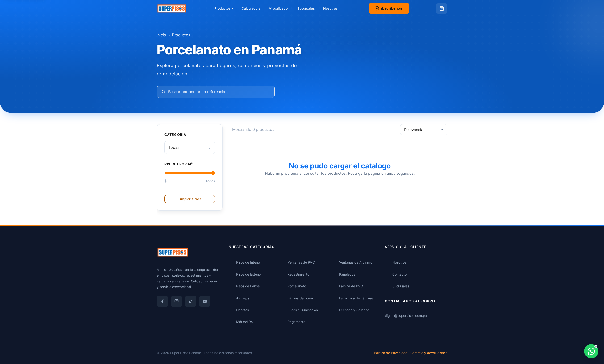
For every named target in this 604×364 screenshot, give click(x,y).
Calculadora (251, 8)
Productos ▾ (223, 8)
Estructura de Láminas (356, 298)
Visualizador (279, 8)
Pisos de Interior (248, 263)
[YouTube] (204, 301)
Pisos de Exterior (249, 274)
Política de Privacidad (390, 353)
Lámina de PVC (351, 286)
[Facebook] (162, 301)
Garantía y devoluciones (428, 353)
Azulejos (242, 298)
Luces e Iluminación (303, 310)
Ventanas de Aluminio (355, 263)
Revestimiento (298, 274)
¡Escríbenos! (392, 8)
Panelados (347, 274)
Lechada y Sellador (354, 310)
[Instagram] (176, 301)
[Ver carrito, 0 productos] (441, 8)
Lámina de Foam (300, 298)
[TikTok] (190, 301)
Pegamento (296, 322)
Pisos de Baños (248, 286)
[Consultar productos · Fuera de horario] (591, 351)
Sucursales (306, 8)
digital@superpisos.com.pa (406, 316)
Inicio (161, 35)
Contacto (399, 274)
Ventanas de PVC (301, 263)
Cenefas (242, 310)
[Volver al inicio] (172, 8)
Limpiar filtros (189, 199)
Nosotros (330, 8)
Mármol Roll (245, 322)
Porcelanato (297, 286)
